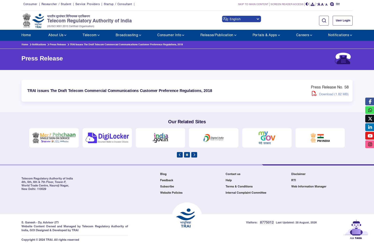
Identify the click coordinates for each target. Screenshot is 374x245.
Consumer (30, 4)
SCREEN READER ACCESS (287, 4)
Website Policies (171, 192)
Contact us (233, 174)
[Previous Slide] (180, 155)
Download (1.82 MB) (333, 94)
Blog (163, 174)
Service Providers (87, 4)
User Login (343, 20)
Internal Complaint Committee (246, 192)
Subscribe (167, 186)
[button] (307, 4)
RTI (293, 180)
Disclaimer (298, 174)
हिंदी (338, 4)
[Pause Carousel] (187, 155)
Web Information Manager (308, 186)
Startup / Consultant (118, 4)
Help (229, 180)
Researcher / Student (56, 4)
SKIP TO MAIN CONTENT (253, 4)
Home (25, 45)
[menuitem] (26, 35)
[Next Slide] (194, 155)
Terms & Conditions (239, 186)
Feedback (166, 180)
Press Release (58, 45)
